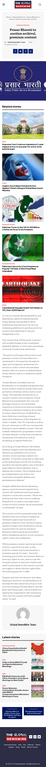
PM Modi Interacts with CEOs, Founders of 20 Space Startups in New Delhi (15, 678)
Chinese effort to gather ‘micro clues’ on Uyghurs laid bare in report (12, 714)
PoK (24, 745)
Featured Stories (18, 17)
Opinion (11, 747)
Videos (37, 745)
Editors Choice (32, 747)
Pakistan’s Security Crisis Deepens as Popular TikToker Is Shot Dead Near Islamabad (20, 268)
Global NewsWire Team (16, 42)
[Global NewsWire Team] (23, 614)
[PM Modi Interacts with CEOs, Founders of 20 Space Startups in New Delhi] (37, 677)
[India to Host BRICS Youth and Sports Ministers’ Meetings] (37, 663)
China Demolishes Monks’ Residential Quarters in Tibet (14, 650)
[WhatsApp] (30, 51)
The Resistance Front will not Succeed (33, 712)
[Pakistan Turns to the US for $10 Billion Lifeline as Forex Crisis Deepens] (23, 208)
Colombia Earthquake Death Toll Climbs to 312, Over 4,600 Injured (22, 309)
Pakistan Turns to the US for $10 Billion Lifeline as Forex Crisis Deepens (21, 228)
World (4, 305)
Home (8, 17)
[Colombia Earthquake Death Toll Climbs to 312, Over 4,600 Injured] (23, 289)
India (4, 141)
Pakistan (31, 745)
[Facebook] (15, 51)
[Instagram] (35, 736)
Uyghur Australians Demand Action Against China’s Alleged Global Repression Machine (22, 188)
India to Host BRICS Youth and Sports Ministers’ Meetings (14, 664)
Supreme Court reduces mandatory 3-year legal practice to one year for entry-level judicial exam (23, 146)
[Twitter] (20, 51)
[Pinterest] (25, 51)
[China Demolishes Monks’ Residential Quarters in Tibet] (37, 649)
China (4, 183)
